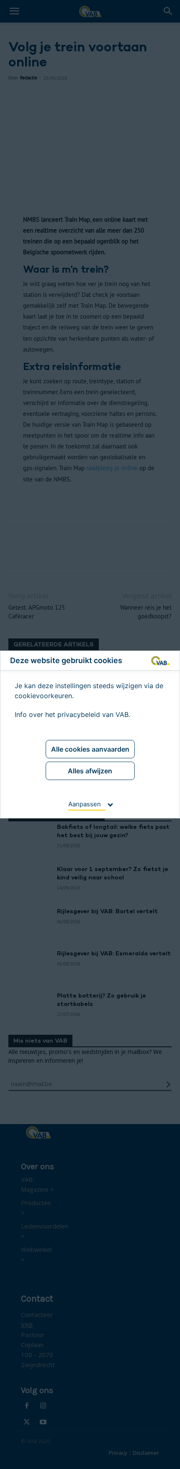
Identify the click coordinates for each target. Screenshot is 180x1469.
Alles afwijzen (90, 771)
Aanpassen (84, 804)
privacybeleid (78, 714)
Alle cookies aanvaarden (90, 749)
